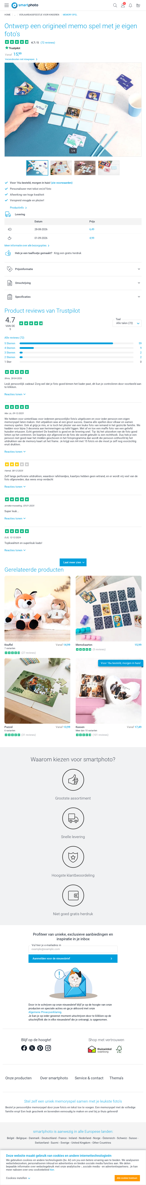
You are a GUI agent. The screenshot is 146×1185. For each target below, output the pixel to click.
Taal (118, 319)
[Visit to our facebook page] (24, 1048)
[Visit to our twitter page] (32, 1048)
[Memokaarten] (109, 608)
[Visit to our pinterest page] (40, 1048)
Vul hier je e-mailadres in (46, 945)
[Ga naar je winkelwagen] (138, 5)
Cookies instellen (16, 1178)
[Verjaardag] (14, 15)
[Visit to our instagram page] (48, 1048)
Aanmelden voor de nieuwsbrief (51, 958)
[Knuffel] (37, 608)
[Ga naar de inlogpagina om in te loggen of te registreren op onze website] (123, 5)
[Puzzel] (37, 691)
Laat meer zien (72, 562)
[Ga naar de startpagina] (24, 5)
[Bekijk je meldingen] (130, 5)
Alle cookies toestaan (127, 1178)
